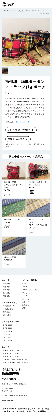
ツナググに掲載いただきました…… (16, 359)
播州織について (9, 306)
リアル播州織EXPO (10, 321)
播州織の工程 (8, 309)
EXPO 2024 (7, 328)
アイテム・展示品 (29, 280)
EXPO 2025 (7, 325)
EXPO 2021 (7, 337)
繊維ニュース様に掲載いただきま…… (17, 362)
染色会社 (6, 287)
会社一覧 (6, 280)
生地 (7, 227)
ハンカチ (25, 287)
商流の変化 (7, 312)
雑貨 (32, 192)
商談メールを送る (16, 139)
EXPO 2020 (7, 340)
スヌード (25, 302)
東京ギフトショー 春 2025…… (15, 356)
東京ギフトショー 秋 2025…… (15, 353)
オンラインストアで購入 (19, 130)
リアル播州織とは (10, 302)
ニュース (6, 347)
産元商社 (6, 293)
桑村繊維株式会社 (24, 122)
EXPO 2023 (7, 331)
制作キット (26, 305)
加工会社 (6, 290)
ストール (25, 299)
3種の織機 (7, 315)
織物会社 (6, 283)
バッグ (8, 195)
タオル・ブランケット (30, 290)
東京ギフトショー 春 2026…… (15, 350)
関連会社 (6, 296)
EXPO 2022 (7, 334)
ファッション (27, 293)
